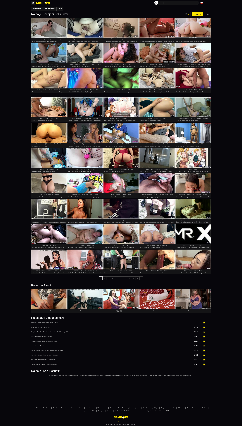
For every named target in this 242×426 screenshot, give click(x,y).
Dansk (55, 408)
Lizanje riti (166, 64)
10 (137, 278)
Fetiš (116, 39)
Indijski (164, 118)
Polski (167, 411)
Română (120, 408)
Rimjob (160, 89)
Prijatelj (166, 270)
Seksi (129, 89)
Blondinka (157, 169)
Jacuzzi (55, 39)
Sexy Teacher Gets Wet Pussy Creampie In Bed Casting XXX (49, 332)
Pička (56, 169)
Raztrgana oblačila (40, 270)
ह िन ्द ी (125, 411)
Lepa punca (76, 270)
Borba (147, 144)
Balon (114, 144)
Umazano (44, 89)
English (129, 408)
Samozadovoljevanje (40, 39)
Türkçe (75, 411)
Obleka (128, 144)
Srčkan (124, 64)
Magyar (163, 408)
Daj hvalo (49, 270)
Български (84, 411)
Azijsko (191, 89)
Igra (89, 144)
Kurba (129, 194)
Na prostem (77, 144)
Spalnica (183, 220)
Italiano (109, 411)
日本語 (93, 411)
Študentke (205, 118)
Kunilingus (159, 144)
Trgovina (201, 245)
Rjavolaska (118, 64)
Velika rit (42, 169)
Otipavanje (191, 245)
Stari (45, 64)
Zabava (159, 39)
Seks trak (165, 39)
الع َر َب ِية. (155, 408)
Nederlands (46, 408)
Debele (157, 220)
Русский (137, 408)
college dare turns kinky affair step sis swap (44, 364)
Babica (47, 118)
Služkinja (117, 118)
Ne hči (198, 39)
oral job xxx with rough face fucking (41, 336)
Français (101, 411)
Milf (167, 220)
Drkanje (88, 245)
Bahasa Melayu (136, 411)
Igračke (84, 89)
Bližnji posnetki (82, 39)
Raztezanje (91, 39)
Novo (207, 14)
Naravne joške (153, 64)
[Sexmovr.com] (43, 3)
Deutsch (204, 408)
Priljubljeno (197, 14)
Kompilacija (165, 169)
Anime (130, 118)
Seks (45, 194)
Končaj (99, 64)
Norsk (81, 408)
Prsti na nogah (128, 39)
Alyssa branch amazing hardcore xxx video (44, 341)
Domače (93, 169)
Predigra (56, 194)
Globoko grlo (85, 64)
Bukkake (65, 220)
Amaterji (149, 39)
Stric (202, 39)
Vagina (160, 64)
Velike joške (91, 270)
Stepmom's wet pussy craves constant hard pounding (47, 350)
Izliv (47, 169)
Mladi (193, 39)
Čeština (37, 408)
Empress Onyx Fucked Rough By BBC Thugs (44, 322)
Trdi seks (50, 64)
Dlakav (196, 270)
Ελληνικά (181, 408)
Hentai (112, 118)
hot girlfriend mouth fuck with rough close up (44, 355)
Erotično (42, 118)
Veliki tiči (124, 89)
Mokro (97, 39)
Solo (61, 270)
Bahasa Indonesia (192, 408)
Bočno (162, 220)
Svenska (172, 408)
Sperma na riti (201, 220)
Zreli (57, 118)
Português (148, 411)
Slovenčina (64, 408)
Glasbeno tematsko (124, 169)
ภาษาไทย (89, 408)
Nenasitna (92, 64)
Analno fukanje (186, 144)
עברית (105, 408)
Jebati (154, 39)
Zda (123, 144)
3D (196, 245)
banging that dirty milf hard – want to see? (43, 359)
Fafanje (56, 64)
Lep (90, 118)
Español (145, 408)
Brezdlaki (59, 144)
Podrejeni (198, 194)
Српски (73, 408)
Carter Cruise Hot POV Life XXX (40, 327)
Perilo (54, 245)
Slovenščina (158, 411)
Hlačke (111, 39)
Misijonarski (85, 194)
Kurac (112, 64)
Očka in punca (186, 39)
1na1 (132, 169)
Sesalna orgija (58, 220)
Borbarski (165, 144)
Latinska (156, 118)
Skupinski (124, 118)
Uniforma (82, 169)
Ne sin (130, 270)
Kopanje (49, 39)
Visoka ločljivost (48, 220)
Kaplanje (95, 118)
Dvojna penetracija (77, 118)
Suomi (112, 408)
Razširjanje (74, 39)
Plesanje (98, 89)
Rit (164, 89)
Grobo (129, 64)
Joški (127, 245)
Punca (119, 144)
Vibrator (199, 118)
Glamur (96, 194)
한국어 (97, 408)
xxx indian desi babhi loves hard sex (42, 346)
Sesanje (121, 39)
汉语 (116, 411)
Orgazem (61, 39)
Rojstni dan (91, 89)
